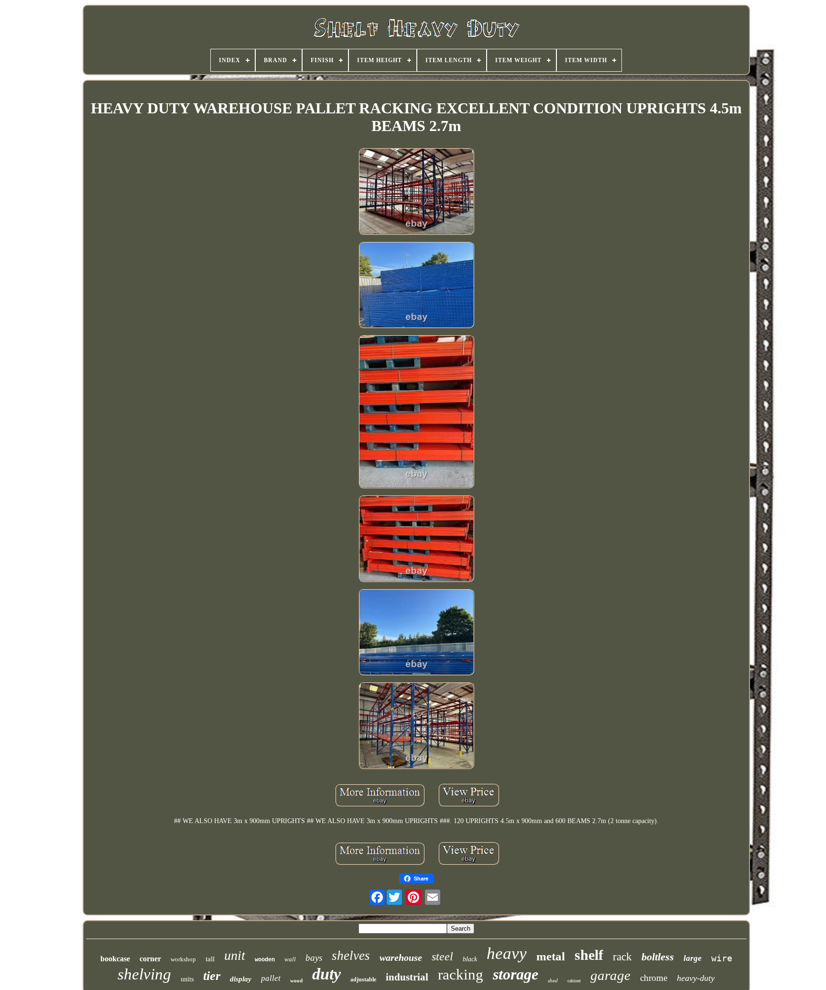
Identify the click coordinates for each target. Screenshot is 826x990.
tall (210, 959)
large (693, 958)
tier (211, 976)
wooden (265, 960)
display (240, 979)
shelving (144, 974)
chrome (653, 978)
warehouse (401, 957)
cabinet (574, 980)
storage (515, 974)
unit (234, 955)
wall (290, 959)
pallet (271, 978)
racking (460, 974)
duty (326, 974)
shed (553, 980)
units (187, 979)
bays (313, 958)
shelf (589, 955)
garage (610, 975)
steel (442, 956)
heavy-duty (696, 978)
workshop (183, 959)
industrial (407, 977)
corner (150, 959)
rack (622, 957)
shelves (351, 955)
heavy (507, 953)
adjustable (363, 979)
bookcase (115, 959)
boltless (657, 957)
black (470, 959)
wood (296, 980)
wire (721, 958)
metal (550, 956)
